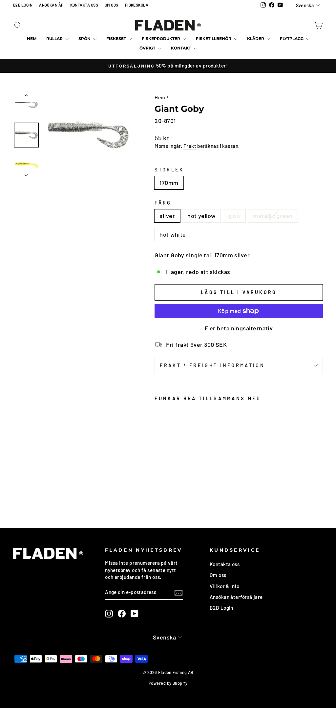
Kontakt (181, 48)
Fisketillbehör (214, 38)
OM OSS (111, 5)
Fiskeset (116, 38)
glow (234, 215)
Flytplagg (292, 38)
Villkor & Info (224, 586)
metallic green (272, 215)
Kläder (256, 38)
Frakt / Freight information (212, 365)
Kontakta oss (225, 564)
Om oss (218, 575)
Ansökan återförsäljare (236, 597)
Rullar (55, 38)
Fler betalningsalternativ (239, 328)
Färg (163, 203)
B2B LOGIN (22, 5)
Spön (85, 38)
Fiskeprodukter (161, 38)
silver (167, 215)
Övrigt (147, 48)
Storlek (169, 169)
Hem (31, 38)
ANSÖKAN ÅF (51, 5)
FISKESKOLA (137, 5)
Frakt (189, 146)
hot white (172, 234)
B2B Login (221, 608)
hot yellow (201, 215)
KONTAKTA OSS (84, 5)
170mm (168, 182)
